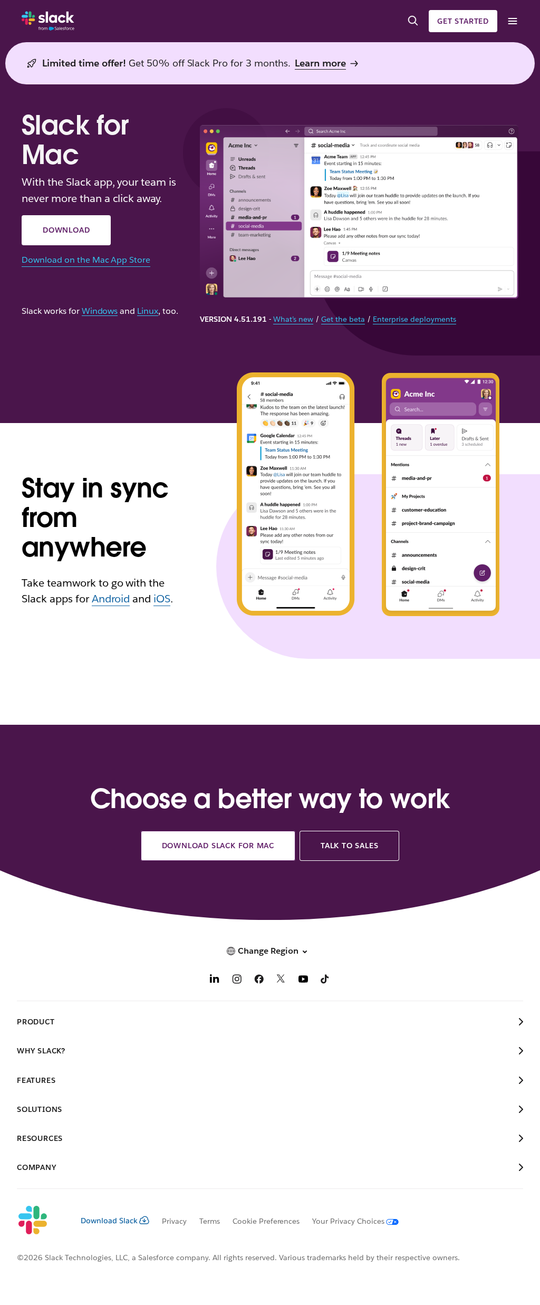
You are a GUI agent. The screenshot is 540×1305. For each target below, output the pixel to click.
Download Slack (109, 1220)
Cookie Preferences (266, 1221)
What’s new (293, 319)
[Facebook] (259, 980)
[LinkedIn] (214, 980)
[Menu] (512, 21)
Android (111, 599)
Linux (147, 311)
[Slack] (48, 21)
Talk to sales (349, 845)
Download (66, 230)
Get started (463, 21)
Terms (209, 1221)
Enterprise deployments (414, 319)
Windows (100, 311)
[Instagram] (237, 980)
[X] (281, 980)
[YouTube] (303, 980)
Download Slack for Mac (218, 845)
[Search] (413, 21)
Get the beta (343, 319)
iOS (161, 599)
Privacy (174, 1221)
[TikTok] (325, 980)
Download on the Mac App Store (86, 259)
